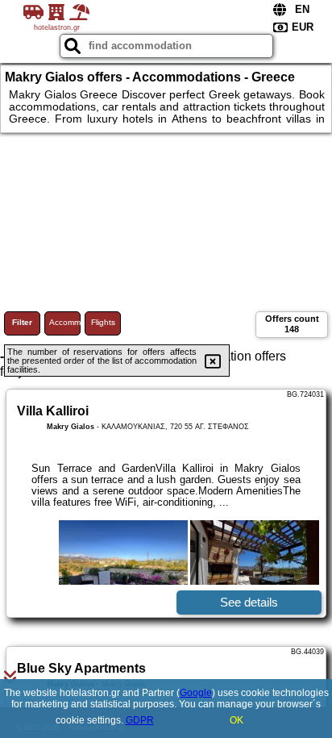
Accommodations (65, 322)
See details (249, 602)
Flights (103, 322)
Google (196, 692)
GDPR (140, 720)
